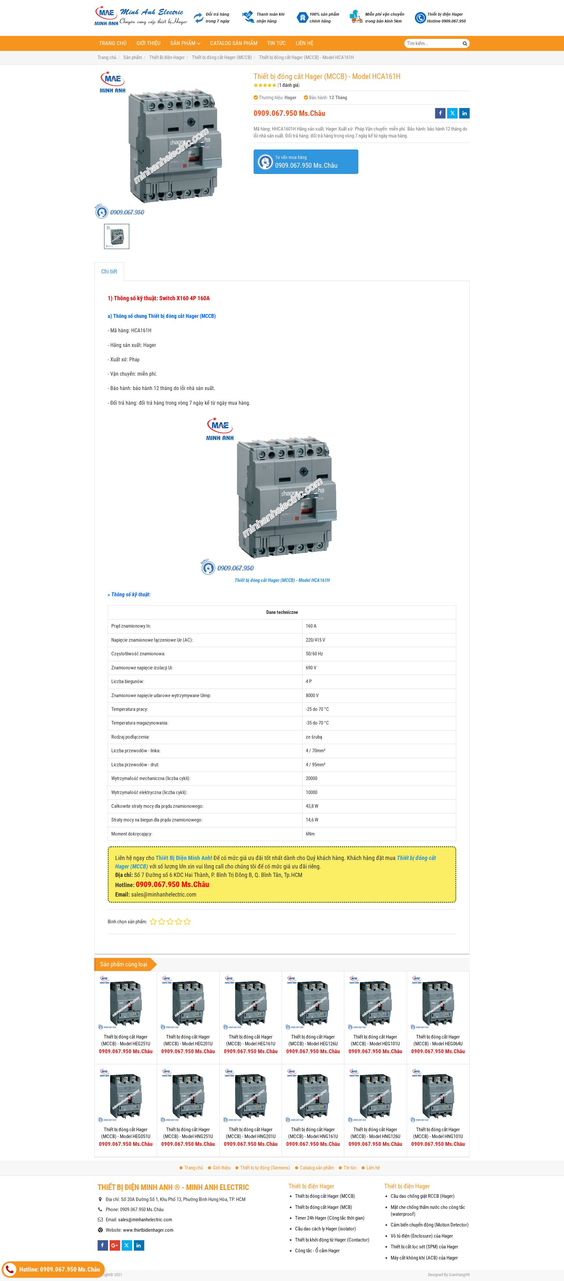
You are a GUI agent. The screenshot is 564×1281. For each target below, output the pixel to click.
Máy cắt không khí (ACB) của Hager (424, 1258)
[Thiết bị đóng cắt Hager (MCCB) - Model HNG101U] (438, 1095)
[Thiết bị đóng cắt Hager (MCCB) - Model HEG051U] (125, 1095)
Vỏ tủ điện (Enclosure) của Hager (422, 1236)
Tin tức (276, 43)
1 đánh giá (288, 85)
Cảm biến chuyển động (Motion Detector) (430, 1225)
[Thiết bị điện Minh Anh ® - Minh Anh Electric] (140, 16)
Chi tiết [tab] (109, 271)
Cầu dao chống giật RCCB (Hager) (423, 1196)
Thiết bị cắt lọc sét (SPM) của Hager (424, 1247)
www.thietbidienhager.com (148, 1230)
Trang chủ (113, 43)
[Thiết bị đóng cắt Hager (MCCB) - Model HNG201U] (250, 1095)
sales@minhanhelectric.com (145, 1220)
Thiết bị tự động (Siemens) (265, 1168)
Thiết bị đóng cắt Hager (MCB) (323, 1207)
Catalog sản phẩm (234, 43)
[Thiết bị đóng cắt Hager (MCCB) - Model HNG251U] (188, 1095)
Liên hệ (304, 43)
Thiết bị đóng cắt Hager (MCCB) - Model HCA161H (282, 580)
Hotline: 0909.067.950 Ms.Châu (59, 1269)
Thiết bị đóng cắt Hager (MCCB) (325, 1196)
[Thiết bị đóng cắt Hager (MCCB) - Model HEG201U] (188, 1002)
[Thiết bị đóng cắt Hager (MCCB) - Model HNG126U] (375, 1095)
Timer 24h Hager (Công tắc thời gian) (330, 1218)
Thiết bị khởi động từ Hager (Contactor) (332, 1240)
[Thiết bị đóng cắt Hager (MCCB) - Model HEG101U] (375, 1002)
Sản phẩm (183, 43)
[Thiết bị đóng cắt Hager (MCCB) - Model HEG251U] (125, 1002)
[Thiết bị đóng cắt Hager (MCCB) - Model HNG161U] (313, 1095)
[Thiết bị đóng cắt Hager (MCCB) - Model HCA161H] (170, 144)
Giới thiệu (148, 43)
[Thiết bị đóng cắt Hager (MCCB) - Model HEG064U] (438, 1002)
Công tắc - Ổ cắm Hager (317, 1251)
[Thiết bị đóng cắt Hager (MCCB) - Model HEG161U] (250, 1002)
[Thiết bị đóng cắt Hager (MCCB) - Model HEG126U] (313, 1002)
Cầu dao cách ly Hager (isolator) (325, 1229)
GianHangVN (459, 1274)
